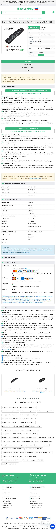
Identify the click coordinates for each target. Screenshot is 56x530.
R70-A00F (30, 229)
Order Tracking (6, 501)
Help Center (33, 489)
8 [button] (30, 398)
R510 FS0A (4, 221)
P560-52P (30, 210)
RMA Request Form (35, 496)
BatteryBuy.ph (16, 523)
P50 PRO (30, 208)
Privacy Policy (6, 493)
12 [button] (38, 398)
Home (3, 18)
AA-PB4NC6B (5, 189)
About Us (5, 489)
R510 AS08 (31, 218)
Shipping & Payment (28, 67)
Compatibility (28, 64)
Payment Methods (7, 505)
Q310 (2, 213)
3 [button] (21, 398)
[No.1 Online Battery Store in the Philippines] (28, 10)
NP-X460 (3, 208)
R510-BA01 (31, 221)
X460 (2, 237)
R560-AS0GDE (5, 226)
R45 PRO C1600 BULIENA (8, 216)
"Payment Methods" (6, 349)
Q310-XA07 (31, 213)
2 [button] (19, 398)
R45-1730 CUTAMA (33, 216)
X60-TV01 (4, 242)
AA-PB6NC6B (31, 189)
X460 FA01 (30, 237)
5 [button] (25, 398)
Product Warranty (7, 491)
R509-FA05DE (5, 218)
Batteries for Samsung (11, 18)
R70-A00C (4, 229)
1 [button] (17, 398)
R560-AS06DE (32, 223)
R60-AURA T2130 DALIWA (35, 226)
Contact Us (33, 501)
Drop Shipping (6, 507)
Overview (28, 61)
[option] (14, 36)
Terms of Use (6, 496)
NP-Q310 (30, 205)
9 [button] (32, 398)
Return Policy (33, 493)
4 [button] (23, 398)
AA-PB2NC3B (5, 187)
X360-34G (30, 234)
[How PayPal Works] (46, 518)
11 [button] (36, 398)
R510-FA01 (4, 223)
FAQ (28, 70)
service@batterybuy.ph (37, 505)
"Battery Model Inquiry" (35, 178)
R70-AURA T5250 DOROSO (8, 231)
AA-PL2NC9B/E (32, 187)
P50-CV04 (4, 210)
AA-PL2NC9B (31, 195)
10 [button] (34, 398)
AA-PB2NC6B (5, 195)
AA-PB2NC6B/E (5, 192)
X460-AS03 (4, 239)
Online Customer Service (36, 503)
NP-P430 (30, 202)
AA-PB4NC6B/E (32, 192)
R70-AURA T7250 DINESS (35, 231)
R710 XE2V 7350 (5, 234)
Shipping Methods (7, 503)
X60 (29, 239)
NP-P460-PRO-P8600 (7, 205)
